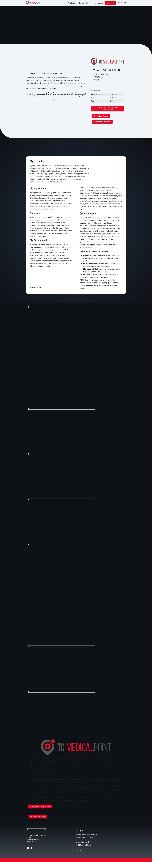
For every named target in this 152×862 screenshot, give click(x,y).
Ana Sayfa (71, 3)
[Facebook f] (31, 848)
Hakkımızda (98, 3)
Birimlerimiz (83, 3)
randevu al (110, 3)
